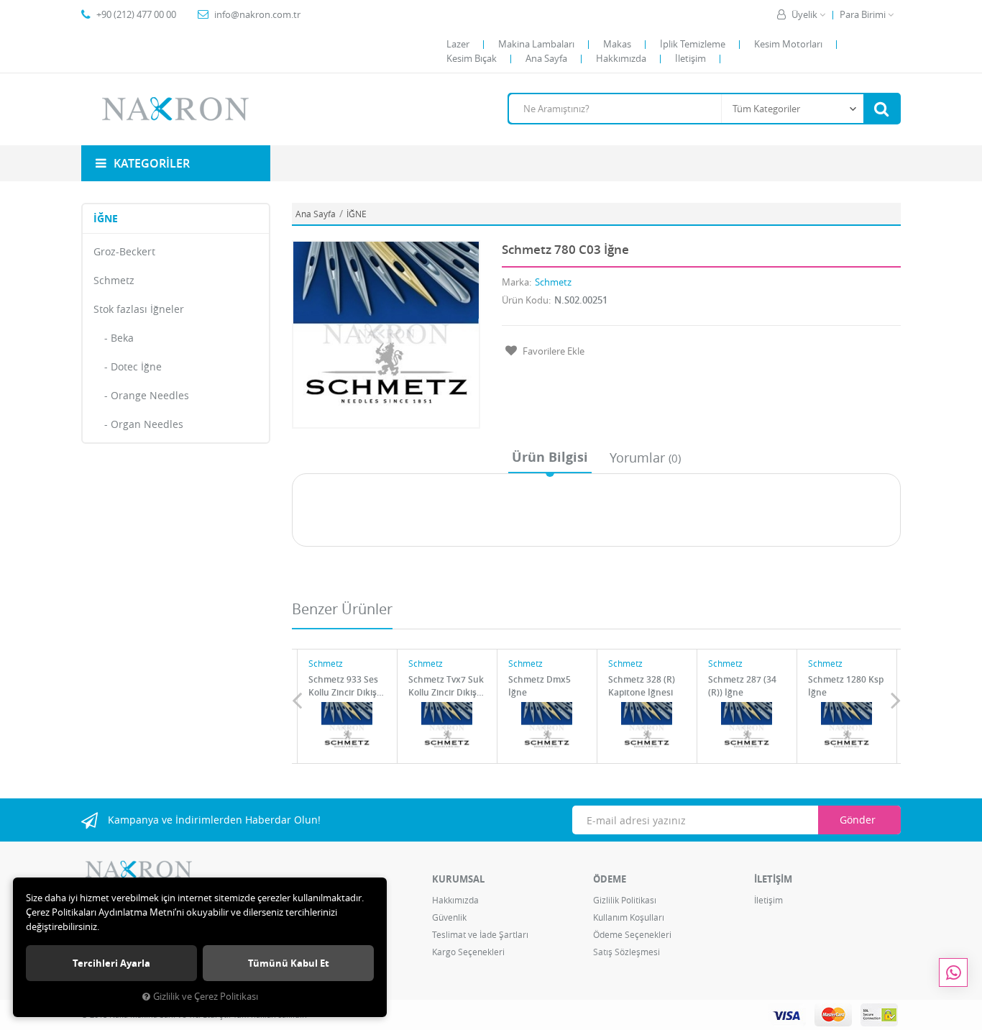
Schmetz (113, 280)
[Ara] (881, 108)
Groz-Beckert (124, 251)
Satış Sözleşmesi (626, 951)
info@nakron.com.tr (257, 14)
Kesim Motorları (788, 43)
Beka (122, 338)
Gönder (858, 819)
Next (896, 699)
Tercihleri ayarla (111, 963)
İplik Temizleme (692, 43)
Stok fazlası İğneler (138, 309)
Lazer (457, 43)
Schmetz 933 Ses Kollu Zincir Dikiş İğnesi (343, 685)
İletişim (690, 58)
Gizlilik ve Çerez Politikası (205, 996)
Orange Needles (150, 395)
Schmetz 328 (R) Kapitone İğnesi (641, 685)
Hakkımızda (621, 58)
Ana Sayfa (546, 58)
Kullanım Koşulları (628, 917)
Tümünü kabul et (288, 963)
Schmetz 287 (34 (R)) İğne (742, 685)
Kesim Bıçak (471, 58)
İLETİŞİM (773, 878)
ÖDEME (609, 878)
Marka (515, 281)
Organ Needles (147, 424)
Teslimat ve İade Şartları (480, 934)
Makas (617, 43)
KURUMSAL (458, 878)
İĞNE (105, 218)
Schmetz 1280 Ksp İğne (846, 685)
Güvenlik (449, 917)
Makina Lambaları (536, 43)
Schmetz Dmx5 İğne (539, 685)
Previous (297, 699)
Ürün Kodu (525, 299)
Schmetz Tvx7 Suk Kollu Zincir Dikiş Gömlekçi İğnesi (446, 685)
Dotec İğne (136, 366)
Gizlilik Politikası (624, 900)
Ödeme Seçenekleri (632, 934)
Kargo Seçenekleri (468, 951)
